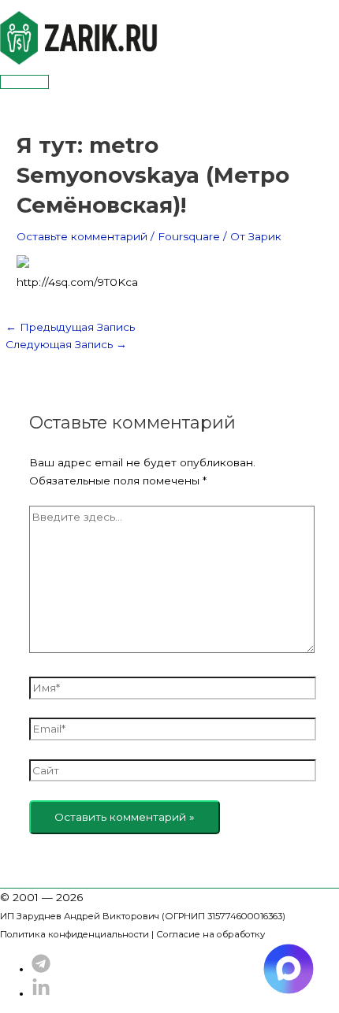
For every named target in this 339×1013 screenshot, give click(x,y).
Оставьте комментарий (82, 236)
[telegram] (41, 969)
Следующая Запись (66, 344)
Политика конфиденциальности (74, 934)
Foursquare (189, 236)
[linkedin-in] (41, 993)
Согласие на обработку (210, 934)
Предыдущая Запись (70, 327)
